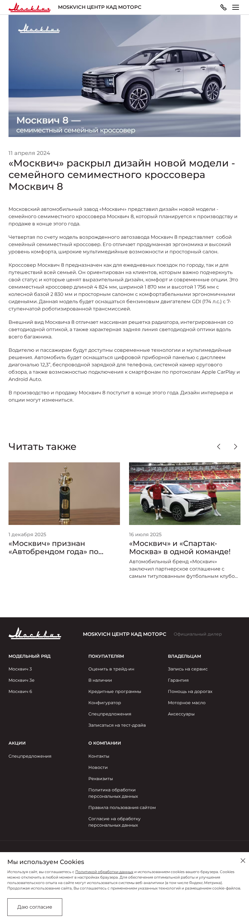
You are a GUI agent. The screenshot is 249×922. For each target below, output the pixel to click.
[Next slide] (235, 446)
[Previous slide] (218, 446)
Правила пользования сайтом (122, 807)
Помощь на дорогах (190, 691)
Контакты (98, 756)
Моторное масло (187, 702)
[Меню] (235, 7)
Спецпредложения (109, 714)
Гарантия (178, 680)
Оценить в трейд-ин (111, 669)
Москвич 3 (20, 669)
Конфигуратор (104, 702)
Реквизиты (100, 778)
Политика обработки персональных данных (113, 793)
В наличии (100, 680)
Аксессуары (181, 714)
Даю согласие (34, 907)
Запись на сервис (188, 669)
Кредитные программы (114, 691)
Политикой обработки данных (104, 871)
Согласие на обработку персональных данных (114, 822)
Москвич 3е (22, 680)
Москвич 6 (20, 691)
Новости (98, 767)
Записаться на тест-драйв (117, 725)
